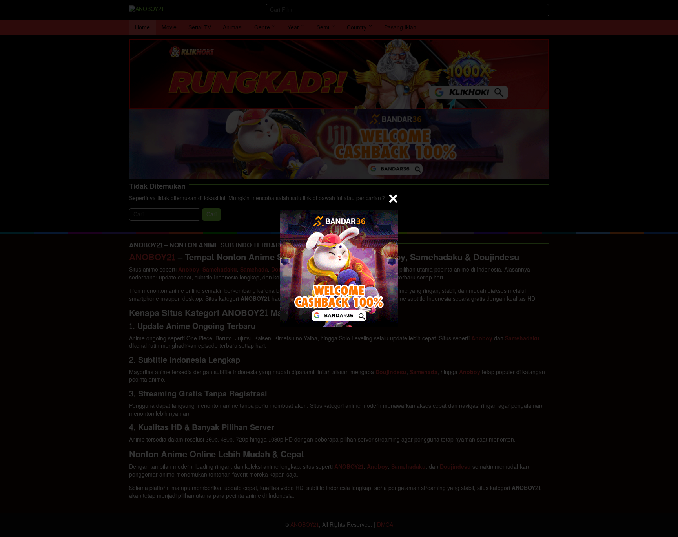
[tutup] (393, 198)
